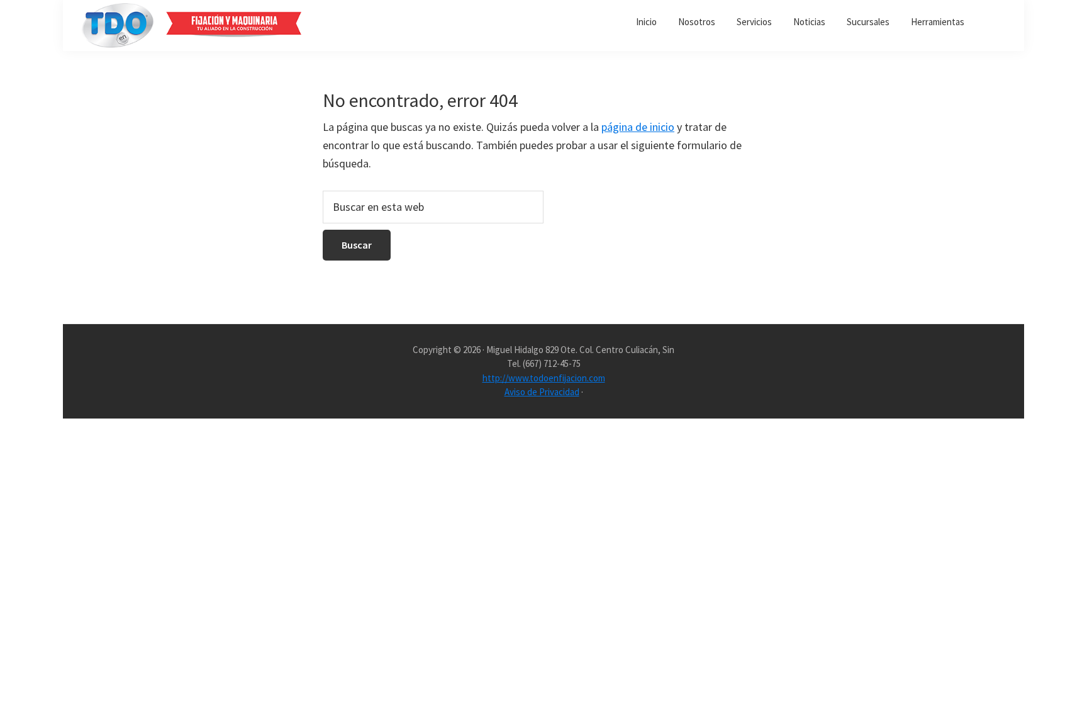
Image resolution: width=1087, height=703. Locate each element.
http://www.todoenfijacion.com (543, 378)
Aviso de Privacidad (541, 392)
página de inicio (637, 127)
